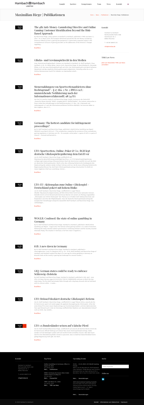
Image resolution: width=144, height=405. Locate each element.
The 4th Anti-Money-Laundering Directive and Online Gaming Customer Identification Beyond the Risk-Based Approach (65, 30)
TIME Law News (54, 385)
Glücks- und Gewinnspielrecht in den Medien (60, 60)
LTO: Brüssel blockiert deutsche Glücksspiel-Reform (64, 299)
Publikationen (105, 15)
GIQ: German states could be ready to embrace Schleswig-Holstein (60, 272)
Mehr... (46, 369)
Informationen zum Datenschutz (109, 402)
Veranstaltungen (83, 378)
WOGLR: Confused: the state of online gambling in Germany (63, 220)
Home (92, 15)
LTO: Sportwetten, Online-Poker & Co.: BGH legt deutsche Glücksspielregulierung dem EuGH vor (62, 152)
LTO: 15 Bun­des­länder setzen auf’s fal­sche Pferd (61, 325)
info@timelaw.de (110, 46)
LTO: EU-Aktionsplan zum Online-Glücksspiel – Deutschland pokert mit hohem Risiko (61, 186)
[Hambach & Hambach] (30, 4)
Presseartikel (53, 378)
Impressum (124, 402)
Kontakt (96, 402)
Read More (37, 48)
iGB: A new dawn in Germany (50, 246)
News (97, 15)
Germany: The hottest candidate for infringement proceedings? (62, 124)
